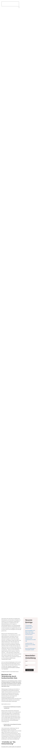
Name (26, 665)
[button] (19, 7)
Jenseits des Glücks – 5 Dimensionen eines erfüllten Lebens (30, 644)
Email (26, 661)
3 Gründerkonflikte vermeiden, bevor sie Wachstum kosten (29, 627)
